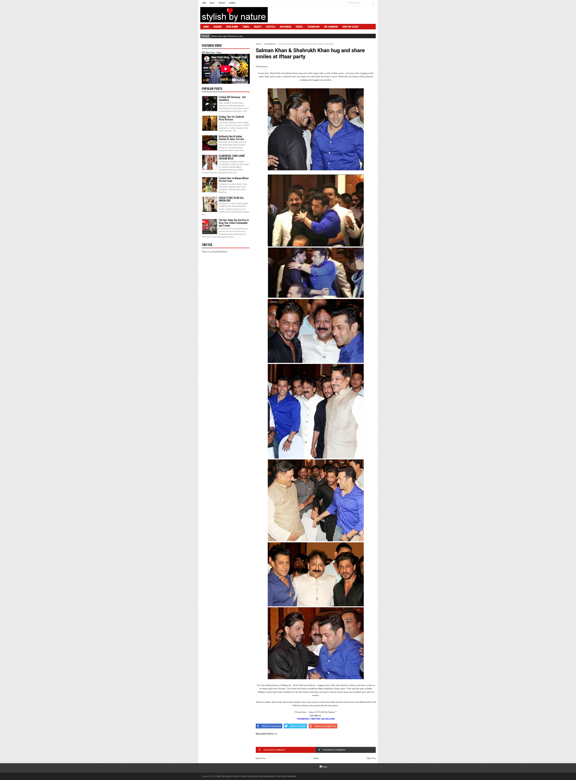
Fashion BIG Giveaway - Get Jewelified (232, 98)
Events (299, 26)
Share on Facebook (271, 726)
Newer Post (261, 758)
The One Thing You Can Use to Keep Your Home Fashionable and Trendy (234, 222)
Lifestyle (270, 26)
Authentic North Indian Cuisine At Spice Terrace (231, 137)
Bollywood (285, 26)
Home (204, 2)
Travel (246, 26)
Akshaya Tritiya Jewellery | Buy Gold (228, 36)
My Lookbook (331, 26)
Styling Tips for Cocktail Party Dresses (231, 118)
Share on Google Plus (325, 726)
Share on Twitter (298, 726)
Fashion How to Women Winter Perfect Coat (234, 179)
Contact (222, 2)
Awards (232, 2)
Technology (313, 26)
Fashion (217, 26)
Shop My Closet (350, 26)
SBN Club (208, 31)
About (212, 2)
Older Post (371, 758)
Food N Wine (232, 26)
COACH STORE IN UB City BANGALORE (231, 199)
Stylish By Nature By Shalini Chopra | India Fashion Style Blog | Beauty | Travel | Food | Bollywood (256, 776)
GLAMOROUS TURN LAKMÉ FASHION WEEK (232, 157)
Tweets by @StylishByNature (214, 252)
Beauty (257, 26)
